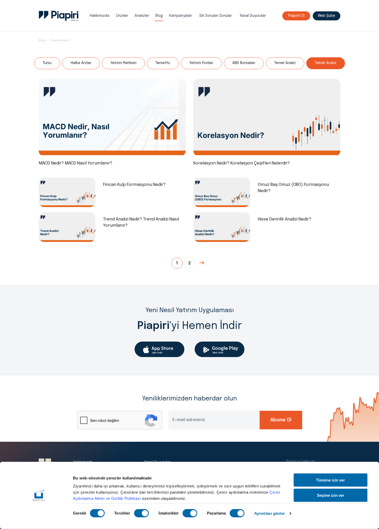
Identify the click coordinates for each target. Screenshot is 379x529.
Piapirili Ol (296, 16)
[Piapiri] (59, 16)
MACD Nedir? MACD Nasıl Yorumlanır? (75, 163)
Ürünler (122, 16)
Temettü (162, 63)
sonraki (202, 263)
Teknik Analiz (60, 40)
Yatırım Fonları (201, 63)
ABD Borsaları (243, 63)
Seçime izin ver (330, 495)
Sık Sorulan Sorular (215, 16)
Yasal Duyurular (253, 16)
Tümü (47, 63)
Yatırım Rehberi (123, 63)
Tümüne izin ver (330, 480)
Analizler (142, 16)
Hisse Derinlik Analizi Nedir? (284, 219)
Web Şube (326, 16)
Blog (159, 16)
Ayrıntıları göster (269, 513)
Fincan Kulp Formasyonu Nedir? (134, 185)
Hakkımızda (99, 16)
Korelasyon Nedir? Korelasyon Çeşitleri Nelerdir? (241, 163)
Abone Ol (280, 420)
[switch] (141, 513)
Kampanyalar (180, 16)
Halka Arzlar (81, 63)
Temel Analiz (285, 63)
